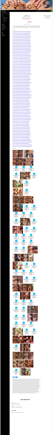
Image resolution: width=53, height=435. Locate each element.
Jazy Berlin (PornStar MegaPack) (15, 403)
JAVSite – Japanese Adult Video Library (47, 16)
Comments (3, 35)
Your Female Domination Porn (47, 15)
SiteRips (4, 21)
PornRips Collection (5, 17)
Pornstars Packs (5, 20)
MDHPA (4, 19)
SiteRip (26, 15)
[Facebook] (1, 5)
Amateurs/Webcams (5, 18)
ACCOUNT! (48, 18)
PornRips (4, 10)
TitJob (29, 399)
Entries (3, 34)
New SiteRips (3, 25)
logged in (16, 412)
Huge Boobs (25, 399)
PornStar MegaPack (4, 28)
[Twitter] (1, 7)
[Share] (1, 8)
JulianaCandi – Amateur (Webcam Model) (16, 406)
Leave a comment (29, 17)
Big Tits (22, 399)
